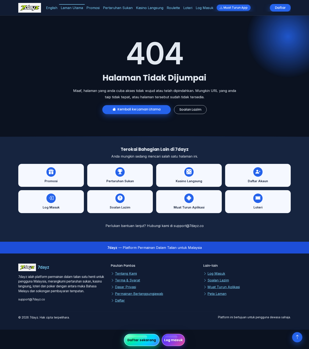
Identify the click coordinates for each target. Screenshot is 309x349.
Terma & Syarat (127, 280)
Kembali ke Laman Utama (139, 109)
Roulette (173, 8)
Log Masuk (204, 8)
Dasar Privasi (125, 287)
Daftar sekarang (141, 340)
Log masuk (173, 340)
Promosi (93, 8)
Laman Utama (72, 8)
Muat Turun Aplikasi (223, 287)
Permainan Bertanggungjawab (139, 294)
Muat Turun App (235, 7)
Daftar (280, 7)
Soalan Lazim (190, 109)
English (51, 8)
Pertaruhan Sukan (118, 8)
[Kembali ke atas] (297, 337)
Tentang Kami (126, 273)
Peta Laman (216, 294)
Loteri (187, 8)
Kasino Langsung (149, 8)
